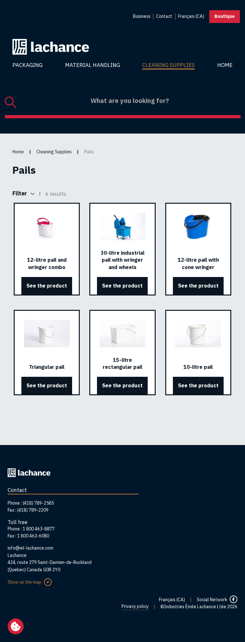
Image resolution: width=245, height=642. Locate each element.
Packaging (27, 65)
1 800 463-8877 (39, 529)
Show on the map (24, 582)
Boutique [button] (224, 16)
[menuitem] (141, 16)
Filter (20, 193)
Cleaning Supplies (168, 65)
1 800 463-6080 (33, 536)
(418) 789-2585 (38, 503)
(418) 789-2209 (32, 510)
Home (225, 65)
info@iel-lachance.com (30, 548)
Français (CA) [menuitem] (191, 16)
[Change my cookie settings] (16, 626)
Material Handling (92, 65)
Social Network (212, 599)
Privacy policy (135, 606)
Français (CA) (172, 599)
